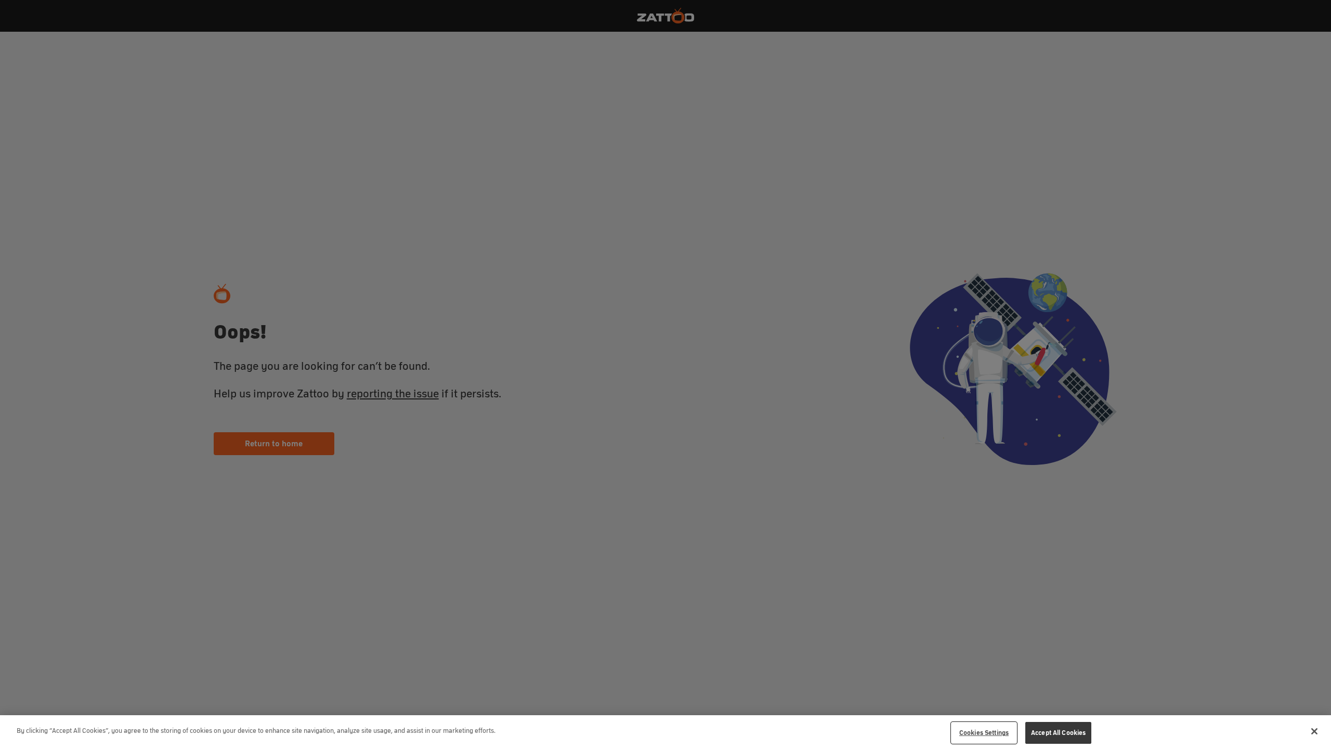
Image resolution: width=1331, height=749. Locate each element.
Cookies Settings (984, 733)
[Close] (1314, 731)
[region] (665, 732)
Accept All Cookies (1058, 733)
